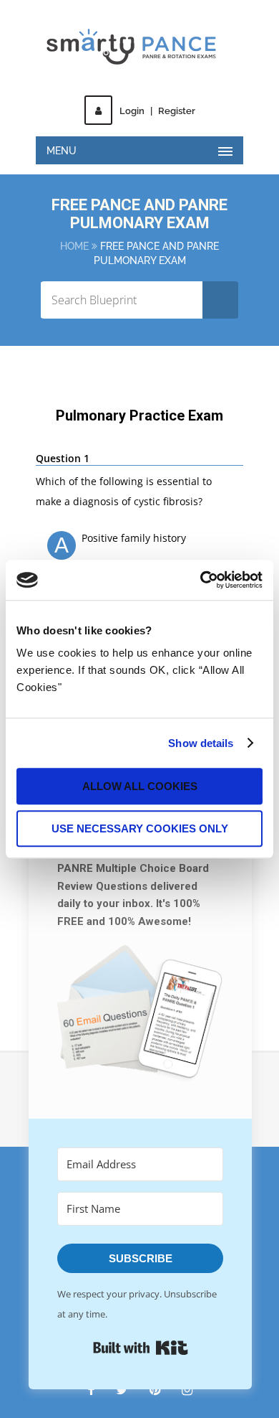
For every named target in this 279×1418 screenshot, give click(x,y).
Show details (200, 743)
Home (74, 246)
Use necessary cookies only (140, 828)
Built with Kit (140, 1348)
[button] (140, 1017)
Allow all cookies (139, 786)
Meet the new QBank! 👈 (139, 47)
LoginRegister (157, 110)
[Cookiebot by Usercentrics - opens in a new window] (201, 580)
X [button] (270, 14)
